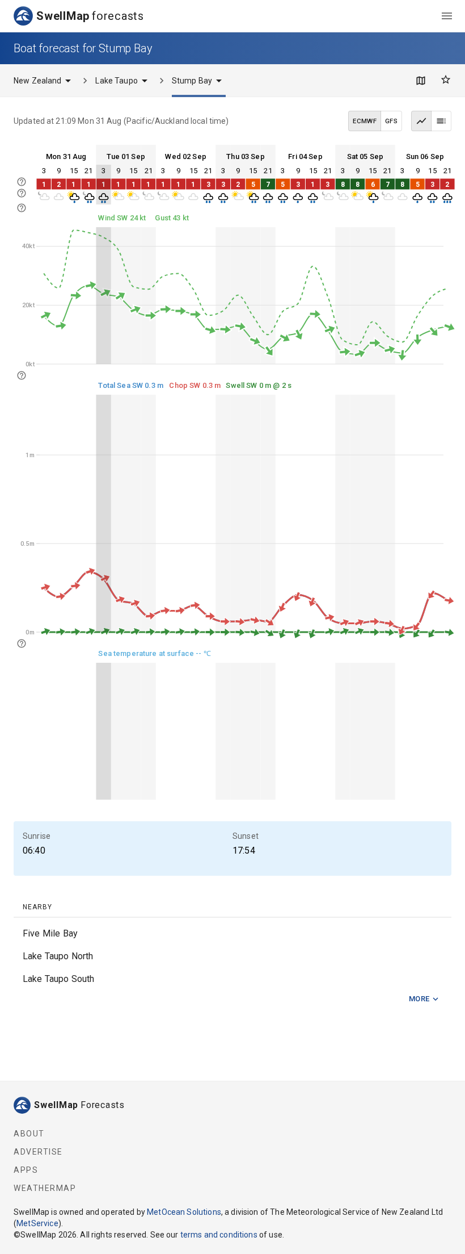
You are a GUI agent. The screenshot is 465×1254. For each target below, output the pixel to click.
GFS (391, 121)
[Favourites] (445, 79)
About (29, 1133)
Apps (26, 1169)
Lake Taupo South (58, 978)
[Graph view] (421, 121)
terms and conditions (218, 1234)
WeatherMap (45, 1188)
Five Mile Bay (50, 933)
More (419, 998)
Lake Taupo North (58, 956)
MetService (37, 1223)
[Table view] (441, 121)
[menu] (447, 16)
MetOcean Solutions (184, 1212)
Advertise (38, 1151)
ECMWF (365, 121)
